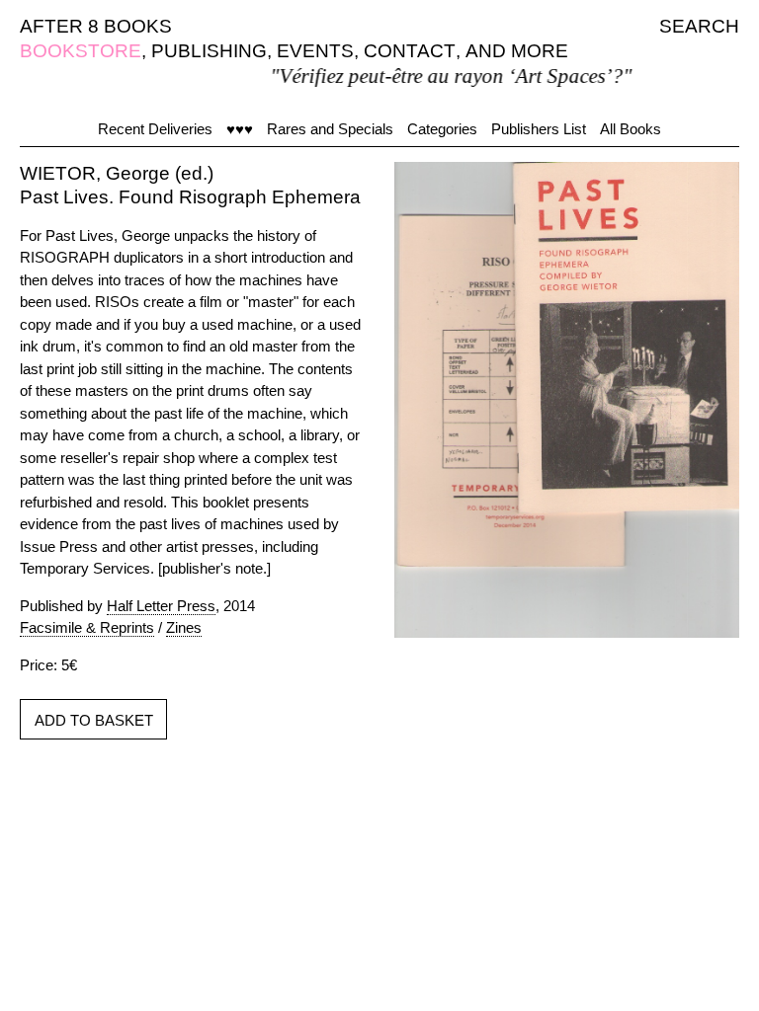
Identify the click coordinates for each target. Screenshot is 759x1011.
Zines (184, 627)
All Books (630, 128)
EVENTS (315, 50)
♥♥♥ (239, 128)
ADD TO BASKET (94, 720)
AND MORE (516, 50)
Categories (442, 128)
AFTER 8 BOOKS (96, 26)
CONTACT (410, 50)
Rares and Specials (330, 128)
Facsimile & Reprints (87, 627)
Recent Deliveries (155, 128)
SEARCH (699, 26)
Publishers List (538, 128)
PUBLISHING (209, 50)
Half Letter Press (161, 605)
